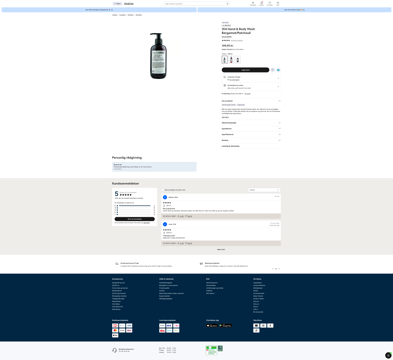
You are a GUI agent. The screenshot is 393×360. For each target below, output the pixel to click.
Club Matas (116, 304)
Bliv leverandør (258, 312)
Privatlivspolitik (164, 288)
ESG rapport (210, 293)
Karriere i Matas (258, 298)
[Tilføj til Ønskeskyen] (278, 69)
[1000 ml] (238, 59)
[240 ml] (225, 59)
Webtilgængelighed (165, 298)
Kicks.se (256, 301)
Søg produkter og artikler (173, 4)
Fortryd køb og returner (120, 288)
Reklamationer (117, 291)
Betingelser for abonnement (168, 285)
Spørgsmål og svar (118, 283)
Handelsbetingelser (165, 283)
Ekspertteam (116, 301)
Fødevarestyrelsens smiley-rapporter (171, 293)
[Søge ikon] (227, 3)
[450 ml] (231, 59)
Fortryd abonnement (119, 293)
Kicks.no (256, 304)
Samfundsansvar (211, 283)
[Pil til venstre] (273, 268)
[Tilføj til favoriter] (272, 69)
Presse (255, 291)
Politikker (209, 291)
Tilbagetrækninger (118, 298)
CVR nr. (255, 309)
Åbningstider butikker (119, 296)
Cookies (162, 291)
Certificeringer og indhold (214, 288)
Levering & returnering (230, 146)
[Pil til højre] (279, 268)
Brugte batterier (164, 296)
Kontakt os (115, 285)
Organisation (257, 283)
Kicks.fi (255, 306)
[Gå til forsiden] (128, 4)
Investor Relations (259, 285)
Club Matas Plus (117, 306)
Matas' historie (258, 296)
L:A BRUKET (226, 25)
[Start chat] (388, 355)
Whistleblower (258, 288)
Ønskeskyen (116, 309)
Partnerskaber (211, 285)
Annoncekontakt (258, 293)
